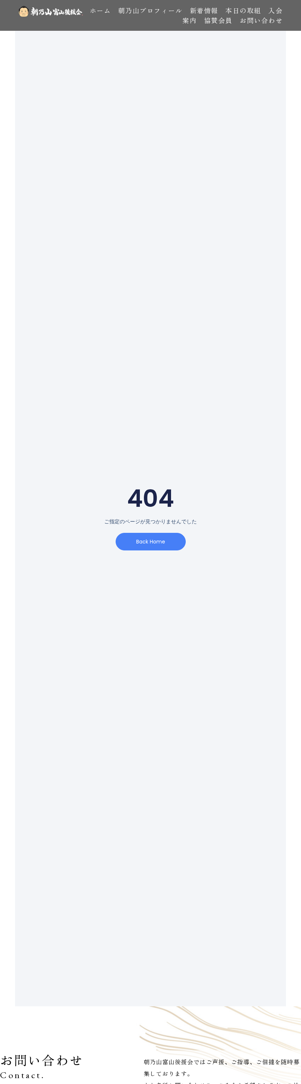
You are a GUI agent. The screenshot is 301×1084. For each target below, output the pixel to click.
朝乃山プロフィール (150, 10)
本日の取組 (243, 10)
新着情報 (204, 10)
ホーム (100, 10)
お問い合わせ (261, 20)
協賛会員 (218, 20)
